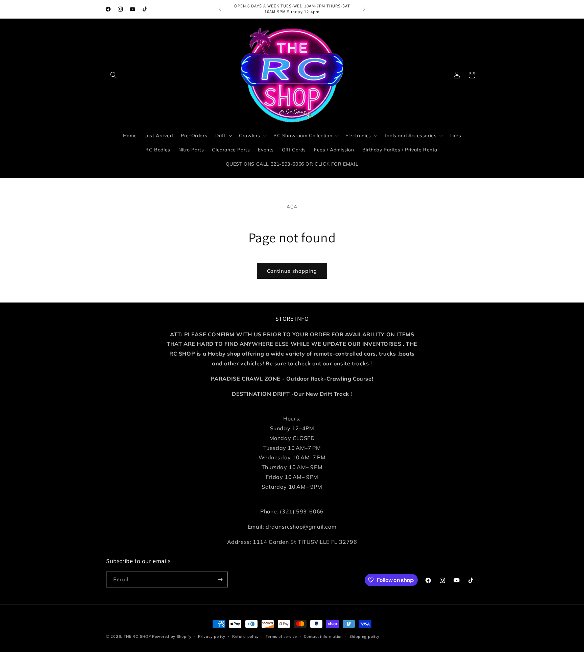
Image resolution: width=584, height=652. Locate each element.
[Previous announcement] (220, 9)
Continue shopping (292, 271)
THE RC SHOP (138, 636)
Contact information (323, 636)
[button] (113, 75)
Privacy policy (211, 636)
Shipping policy (364, 636)
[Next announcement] (364, 9)
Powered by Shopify (172, 636)
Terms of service (281, 636)
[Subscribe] (220, 579)
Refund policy (245, 636)
